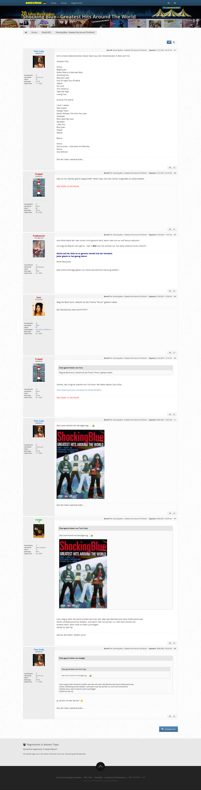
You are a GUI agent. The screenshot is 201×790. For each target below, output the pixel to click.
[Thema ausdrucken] (169, 42)
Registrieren (76, 3)
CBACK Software (112, 781)
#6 (175, 420)
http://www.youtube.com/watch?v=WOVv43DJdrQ (79, 390)
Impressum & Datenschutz (115, 777)
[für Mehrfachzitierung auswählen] (170, 167)
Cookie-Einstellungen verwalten (68, 777)
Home (53, 3)
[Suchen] (168, 3)
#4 (175, 296)
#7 (175, 519)
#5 (175, 358)
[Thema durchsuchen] (173, 42)
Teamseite (98, 777)
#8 (175, 648)
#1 (175, 50)
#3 (175, 235)
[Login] (175, 3)
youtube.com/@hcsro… (44, 329)
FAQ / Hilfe (88, 777)
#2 (175, 173)
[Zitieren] (174, 167)
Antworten (170, 729)
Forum (64, 3)
